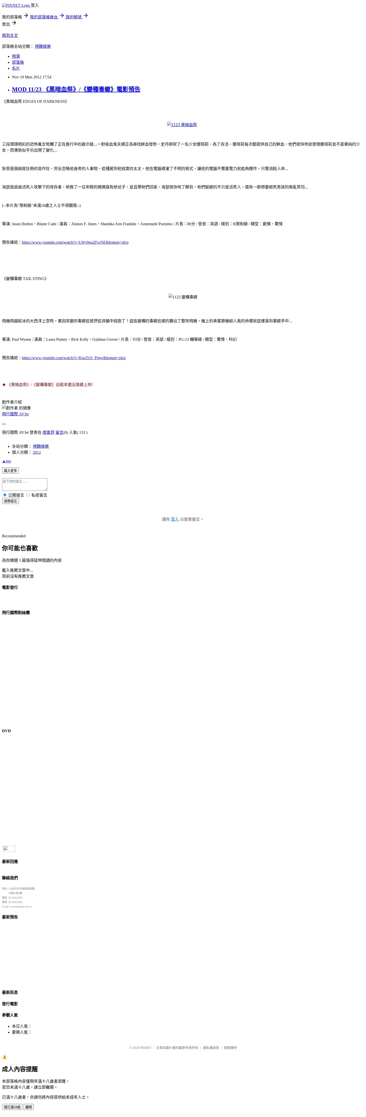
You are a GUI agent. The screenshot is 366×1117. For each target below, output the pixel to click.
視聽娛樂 (43, 46)
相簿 (16, 56)
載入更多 (10, 471)
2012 (37, 452)
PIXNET (145, 1048)
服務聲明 (230, 1048)
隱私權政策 (211, 1048)
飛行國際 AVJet (15, 414)
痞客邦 (49, 432)
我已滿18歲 (12, 1107)
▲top (6, 461)
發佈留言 (10, 501)
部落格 (18, 62)
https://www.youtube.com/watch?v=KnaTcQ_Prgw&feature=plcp (74, 358)
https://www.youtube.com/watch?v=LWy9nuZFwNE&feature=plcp (75, 242)
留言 (59, 432)
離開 (28, 1107)
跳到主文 (10, 35)
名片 (16, 68)
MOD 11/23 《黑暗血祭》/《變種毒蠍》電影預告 (76, 89)
